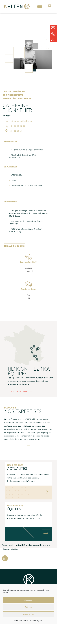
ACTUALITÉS (17, 468)
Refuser (28, 607)
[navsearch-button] (50, 6)
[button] (39, 6)
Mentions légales (36, 620)
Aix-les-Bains (16, 131)
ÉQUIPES (14, 509)
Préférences (28, 614)
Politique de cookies (21, 620)
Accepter (28, 600)
